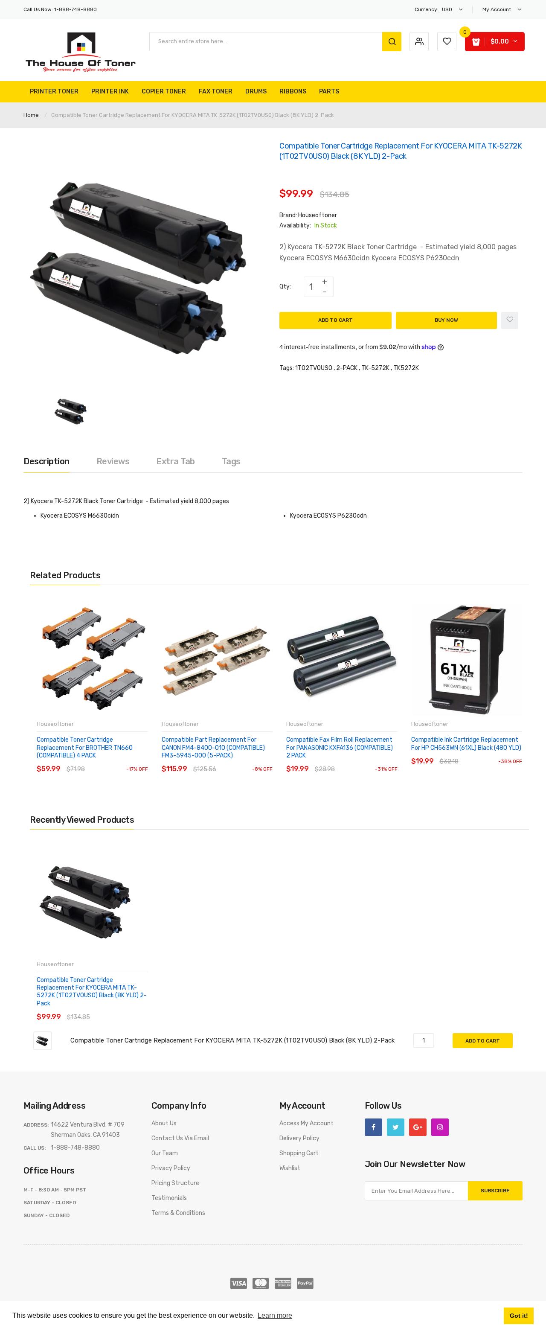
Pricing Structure (175, 1183)
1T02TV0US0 (313, 368)
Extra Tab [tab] (175, 461)
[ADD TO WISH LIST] (114, 760)
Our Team (164, 1153)
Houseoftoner (317, 215)
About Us (164, 1123)
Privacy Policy (170, 1168)
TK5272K (406, 368)
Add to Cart (335, 320)
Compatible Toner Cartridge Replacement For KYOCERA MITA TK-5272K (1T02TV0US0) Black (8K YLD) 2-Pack (92, 991)
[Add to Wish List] (509, 320)
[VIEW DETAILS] (97, 760)
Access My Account (306, 1123)
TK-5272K (375, 368)
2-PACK (346, 368)
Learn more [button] (275, 1315)
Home (31, 115)
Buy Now (446, 320)
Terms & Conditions (178, 1213)
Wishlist (289, 1168)
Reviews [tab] (113, 461)
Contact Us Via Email (180, 1138)
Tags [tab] (231, 461)
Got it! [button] (519, 1315)
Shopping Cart (299, 1153)
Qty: (285, 286)
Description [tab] (46, 461)
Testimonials (169, 1198)
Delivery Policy (299, 1138)
